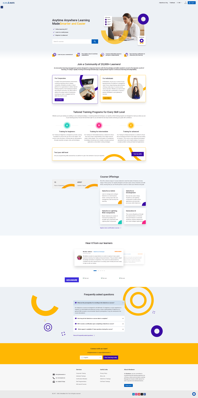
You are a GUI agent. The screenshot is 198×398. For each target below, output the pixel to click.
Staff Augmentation (81, 381)
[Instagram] (136, 394)
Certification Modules (81, 378)
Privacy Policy (103, 373)
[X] (142, 394)
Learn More (59, 99)
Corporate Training (81, 373)
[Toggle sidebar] (2, 7)
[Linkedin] (133, 394)
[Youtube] (139, 394)
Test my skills (137, 154)
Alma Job (102, 376)
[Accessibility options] (194, 394)
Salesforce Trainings (105, 378)
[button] (95, 270)
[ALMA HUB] (8, 3)
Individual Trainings (81, 376)
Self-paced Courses (81, 384)
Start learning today (111, 357)
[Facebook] (144, 394)
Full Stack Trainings (105, 381)
